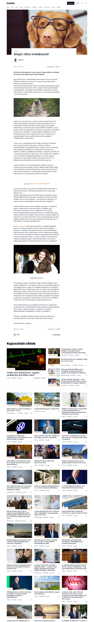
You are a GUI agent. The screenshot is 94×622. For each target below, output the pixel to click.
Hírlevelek (34, 7)
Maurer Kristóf (10, 520)
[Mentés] (86, 355)
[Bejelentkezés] (77, 3)
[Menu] (85, 3)
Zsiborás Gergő (38, 517)
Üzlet (8, 7)
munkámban (22, 226)
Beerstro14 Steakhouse (66, 365)
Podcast (40, 7)
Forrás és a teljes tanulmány (40, 183)
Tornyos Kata (64, 385)
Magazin (59, 7)
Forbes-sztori (27, 7)
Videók (21, 7)
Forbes (8, 378)
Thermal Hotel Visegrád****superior (11, 413)
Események (47, 7)
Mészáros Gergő (65, 375)
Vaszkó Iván (64, 355)
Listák (16, 7)
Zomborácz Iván (10, 492)
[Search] (81, 3)
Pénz (12, 7)
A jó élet (53, 7)
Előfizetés (70, 3)
